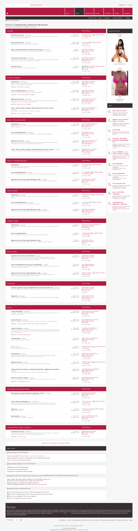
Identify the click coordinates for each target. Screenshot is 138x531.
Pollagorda (121, 185)
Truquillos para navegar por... (90, 328)
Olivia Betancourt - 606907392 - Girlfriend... (120, 203)
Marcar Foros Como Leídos (49, 443)
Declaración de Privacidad (107, 520)
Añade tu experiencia (120, 64)
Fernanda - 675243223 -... (88, 49)
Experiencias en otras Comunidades (23, 256)
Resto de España (12, 252)
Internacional (11, 283)
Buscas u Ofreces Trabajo (19, 378)
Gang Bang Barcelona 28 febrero (91, 369)
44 (18, 483)
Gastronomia (15, 416)
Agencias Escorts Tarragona (24, 104)
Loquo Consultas (16, 328)
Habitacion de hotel (87, 362)
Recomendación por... (88, 132)
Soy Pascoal (85, 42)
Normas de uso (16, 66)
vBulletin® (73, 528)
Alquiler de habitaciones (41, 323)
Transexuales (15, 338)
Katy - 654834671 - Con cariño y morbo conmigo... (121, 153)
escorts (69, 513)
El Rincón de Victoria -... (88, 240)
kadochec (120, 196)
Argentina (14, 296)
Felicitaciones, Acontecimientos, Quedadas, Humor (27, 393)
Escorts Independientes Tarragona (26, 94)
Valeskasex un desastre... (88, 255)
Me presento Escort (17, 35)
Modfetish (28, 460)
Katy (45, 484)
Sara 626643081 (86, 172)
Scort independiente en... (88, 264)
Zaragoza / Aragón (12, 221)
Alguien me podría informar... (90, 140)
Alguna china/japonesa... (88, 90)
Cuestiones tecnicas (17, 431)
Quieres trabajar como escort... (90, 377)
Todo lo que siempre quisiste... (97, 66)
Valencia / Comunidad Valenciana (17, 161)
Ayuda (100, 18)
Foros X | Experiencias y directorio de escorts (80, 520)
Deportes (14, 409)
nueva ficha (93, 431)
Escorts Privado (30, 323)
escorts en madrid (58, 513)
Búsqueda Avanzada (36, 5)
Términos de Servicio (122, 520)
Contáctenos (62, 520)
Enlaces (128, 18)
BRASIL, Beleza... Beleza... (88, 287)
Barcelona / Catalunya (13, 78)
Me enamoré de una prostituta (90, 311)
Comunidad (106, 18)
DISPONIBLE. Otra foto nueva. (33, 484)
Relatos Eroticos (16, 362)
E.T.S (12, 347)
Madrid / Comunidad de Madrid (16, 120)
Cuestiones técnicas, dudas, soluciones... (19, 427)
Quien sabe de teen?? (119, 111)
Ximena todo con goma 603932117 (91, 225)
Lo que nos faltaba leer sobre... (90, 416)
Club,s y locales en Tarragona (24, 113)
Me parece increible (87, 346)
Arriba (130, 520)
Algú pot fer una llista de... (89, 81)
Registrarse (122, 5)
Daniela (120, 62)
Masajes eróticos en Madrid (89, 149)
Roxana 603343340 (118, 173)
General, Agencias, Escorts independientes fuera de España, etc (32, 287)
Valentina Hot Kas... (87, 35)
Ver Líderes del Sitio (64, 443)
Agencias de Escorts (17, 99)
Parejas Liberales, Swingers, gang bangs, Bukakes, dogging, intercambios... (35, 369)
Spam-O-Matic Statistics (29, 463)
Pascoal (120, 132)
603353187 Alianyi (87, 194)
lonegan (120, 123)
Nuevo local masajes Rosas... (89, 108)
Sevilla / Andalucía (12, 191)
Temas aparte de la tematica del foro (18, 389)
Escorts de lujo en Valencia (89, 179)
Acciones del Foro (118, 18)
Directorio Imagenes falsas (24, 334)
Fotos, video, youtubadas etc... (21, 401)
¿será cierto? (85, 202)
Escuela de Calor (21, 323)
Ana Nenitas (85, 164)
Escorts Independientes (18, 91)
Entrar (130, 5)
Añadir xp (120, 101)
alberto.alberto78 (38, 481)
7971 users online (23, 456)
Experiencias (15, 82)
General (9, 307)
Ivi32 (119, 112)
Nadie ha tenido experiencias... (90, 353)
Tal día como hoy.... (87, 401)
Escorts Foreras (16, 320)
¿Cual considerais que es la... (89, 99)
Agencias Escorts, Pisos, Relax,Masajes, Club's (26, 179)
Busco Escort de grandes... (89, 209)
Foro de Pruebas (21, 436)
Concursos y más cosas (18, 58)
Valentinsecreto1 (122, 165)
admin (9, 460)
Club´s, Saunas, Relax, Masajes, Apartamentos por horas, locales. (32, 108)
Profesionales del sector (23, 381)
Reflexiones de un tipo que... (89, 393)
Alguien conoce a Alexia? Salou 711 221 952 (120, 120)
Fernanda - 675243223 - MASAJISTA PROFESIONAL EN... (120, 140)
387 (27, 483)
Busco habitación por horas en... (90, 319)
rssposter (120, 144)
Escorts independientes (18, 172)
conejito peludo (86, 233)
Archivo (96, 520)
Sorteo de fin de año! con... (89, 58)
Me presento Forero (17, 42)
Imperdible (10, 31)
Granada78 (21, 460)
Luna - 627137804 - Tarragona (118, 193)
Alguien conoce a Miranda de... (90, 338)
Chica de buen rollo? (119, 183)
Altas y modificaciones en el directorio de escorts (27, 49)
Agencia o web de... (87, 273)
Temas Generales (16, 311)
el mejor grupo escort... (88, 296)
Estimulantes (15, 354)
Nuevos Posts (93, 18)
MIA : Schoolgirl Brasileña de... (90, 124)
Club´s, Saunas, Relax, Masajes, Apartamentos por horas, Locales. (32, 149)
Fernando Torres (86, 409)
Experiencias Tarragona (23, 87)
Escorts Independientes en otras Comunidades (26, 265)
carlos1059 (14, 460)
